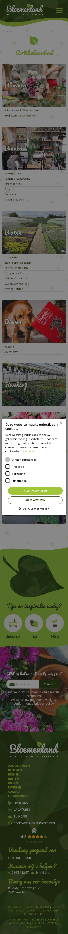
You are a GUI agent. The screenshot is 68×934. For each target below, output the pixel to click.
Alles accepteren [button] (35, 490)
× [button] (60, 423)
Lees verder (28, 451)
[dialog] (34, 467)
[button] (34, 508)
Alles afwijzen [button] (35, 500)
